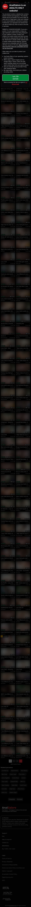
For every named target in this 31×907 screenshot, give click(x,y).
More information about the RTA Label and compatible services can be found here (15, 46)
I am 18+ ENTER (15, 77)
